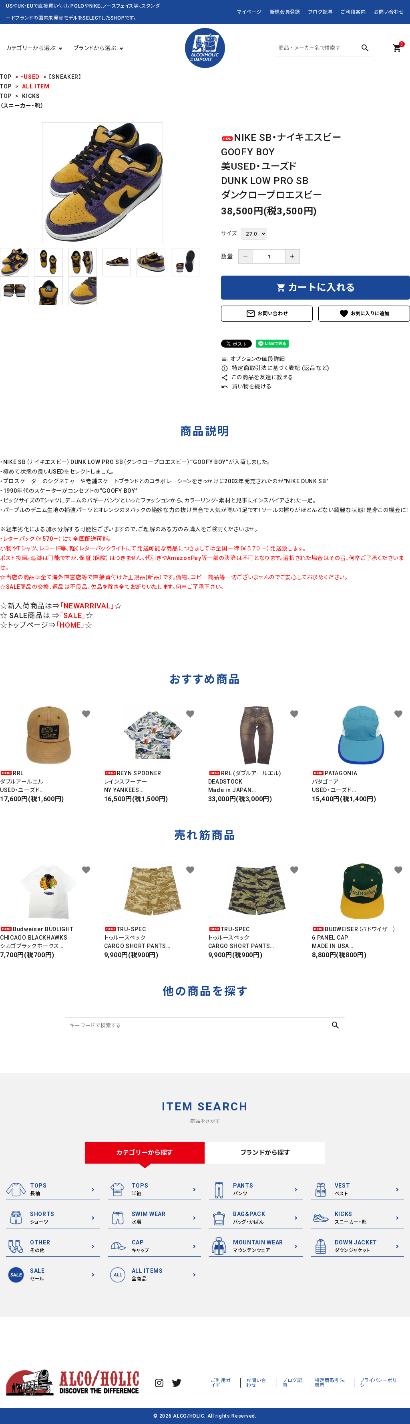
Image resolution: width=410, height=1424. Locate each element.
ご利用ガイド (221, 1383)
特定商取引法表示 (330, 1383)
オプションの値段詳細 (253, 359)
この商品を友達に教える (257, 377)
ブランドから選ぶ (95, 48)
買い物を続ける (246, 386)
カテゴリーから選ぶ (30, 48)
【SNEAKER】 (64, 77)
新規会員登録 (285, 12)
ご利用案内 (353, 12)
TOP (6, 77)
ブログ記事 (320, 12)
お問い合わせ (389, 12)
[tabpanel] (102, 182)
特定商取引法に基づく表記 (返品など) (275, 368)
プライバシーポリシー (378, 1383)
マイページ (249, 12)
